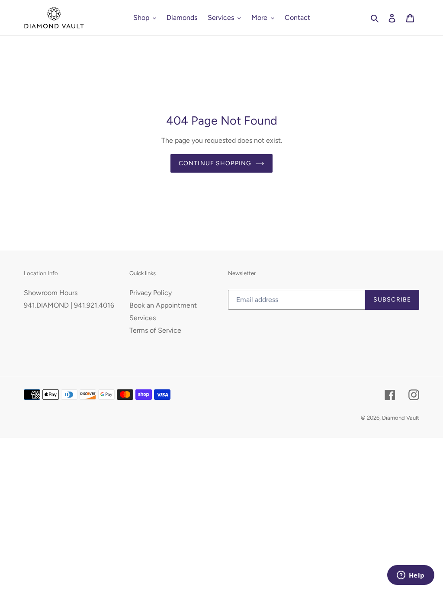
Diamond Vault (400, 417)
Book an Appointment (163, 305)
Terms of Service (155, 330)
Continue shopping (215, 163)
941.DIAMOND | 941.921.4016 (69, 305)
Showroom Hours (50, 293)
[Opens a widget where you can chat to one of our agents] (410, 576)
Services (142, 318)
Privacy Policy (150, 293)
